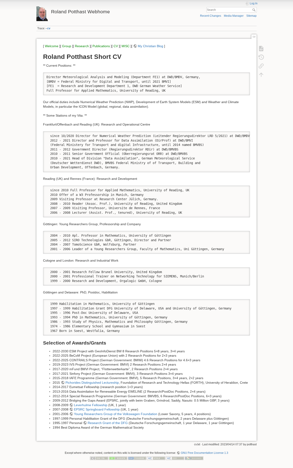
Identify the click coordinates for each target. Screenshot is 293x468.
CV (116, 46)
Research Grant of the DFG (108, 423)
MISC (126, 46)
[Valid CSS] (175, 458)
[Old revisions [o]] (261, 57)
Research (82, 46)
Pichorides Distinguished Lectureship (92, 382)
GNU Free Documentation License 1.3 (204, 452)
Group (66, 46)
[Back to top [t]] (261, 74)
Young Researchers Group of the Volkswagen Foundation (115, 414)
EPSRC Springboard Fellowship (97, 409)
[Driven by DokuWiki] (194, 458)
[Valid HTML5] (156, 458)
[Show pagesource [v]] (261, 48)
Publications (101, 46)
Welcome (51, 46)
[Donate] (118, 458)
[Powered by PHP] (137, 458)
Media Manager (234, 15)
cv (48, 28)
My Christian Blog (150, 46)
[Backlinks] (261, 66)
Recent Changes (210, 15)
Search (254, 9)
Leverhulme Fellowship (90, 405)
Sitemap (251, 15)
